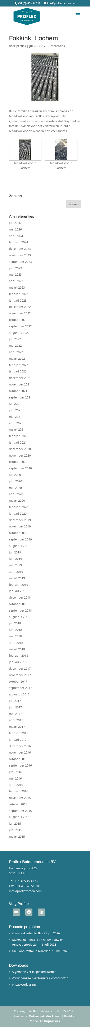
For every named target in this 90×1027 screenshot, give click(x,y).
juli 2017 (15, 701)
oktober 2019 (18, 533)
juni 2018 (15, 630)
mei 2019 (15, 565)
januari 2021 (18, 442)
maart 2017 (17, 727)
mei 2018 (15, 636)
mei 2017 (15, 714)
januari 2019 (18, 591)
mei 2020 (15, 488)
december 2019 (20, 520)
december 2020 (20, 449)
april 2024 (16, 236)
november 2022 (20, 313)
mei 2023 (15, 274)
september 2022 (20, 326)
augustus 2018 (19, 617)
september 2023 (20, 262)
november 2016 (20, 752)
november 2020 (20, 455)
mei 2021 (15, 417)
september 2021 (20, 397)
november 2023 (20, 255)
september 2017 (20, 688)
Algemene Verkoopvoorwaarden (34, 972)
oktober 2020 (18, 462)
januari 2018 (18, 662)
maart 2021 (17, 429)
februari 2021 (18, 436)
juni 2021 (15, 410)
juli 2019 (15, 552)
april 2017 (16, 720)
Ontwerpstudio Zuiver (45, 1016)
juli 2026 (15, 223)
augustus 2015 (19, 817)
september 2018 (20, 610)
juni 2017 (15, 707)
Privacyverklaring (24, 985)
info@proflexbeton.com (25, 891)
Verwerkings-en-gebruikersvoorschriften (40, 978)
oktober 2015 (18, 804)
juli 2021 (15, 404)
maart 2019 (17, 578)
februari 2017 (18, 733)
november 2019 (20, 526)
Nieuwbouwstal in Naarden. (31, 951)
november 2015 (20, 798)
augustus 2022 (19, 333)
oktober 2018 (18, 604)
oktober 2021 (18, 391)
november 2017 (20, 675)
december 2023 (20, 249)
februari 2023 (18, 294)
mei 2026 (15, 229)
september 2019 (20, 539)
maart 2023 (17, 287)
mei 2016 (15, 778)
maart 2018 (17, 649)
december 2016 (20, 746)
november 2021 (20, 384)
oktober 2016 (18, 759)
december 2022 (20, 307)
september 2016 (20, 765)
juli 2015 (15, 823)
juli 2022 (15, 339)
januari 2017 (18, 740)
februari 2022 (18, 365)
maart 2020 (17, 500)
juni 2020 (15, 481)
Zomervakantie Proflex (27, 933)
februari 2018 (18, 655)
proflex (21, 46)
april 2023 (16, 281)
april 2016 (16, 785)
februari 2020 (18, 507)
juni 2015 (15, 830)
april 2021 (16, 423)
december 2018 (20, 597)
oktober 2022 (18, 320)
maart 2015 (17, 836)
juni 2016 (15, 772)
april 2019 (16, 572)
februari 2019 (18, 585)
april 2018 (16, 643)
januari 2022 (18, 371)
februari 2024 (18, 242)
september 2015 (20, 811)
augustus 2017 (19, 694)
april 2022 (16, 352)
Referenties (57, 46)
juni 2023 (15, 268)
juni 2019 (15, 559)
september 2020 (20, 468)
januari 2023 (18, 300)
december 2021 (20, 378)
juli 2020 (15, 475)
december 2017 (20, 668)
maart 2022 (17, 359)
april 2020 (16, 494)
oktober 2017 (18, 681)
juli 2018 (15, 623)
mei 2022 (15, 346)
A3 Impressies (50, 1021)
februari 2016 (18, 791)
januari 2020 (18, 513)
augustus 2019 (19, 546)
